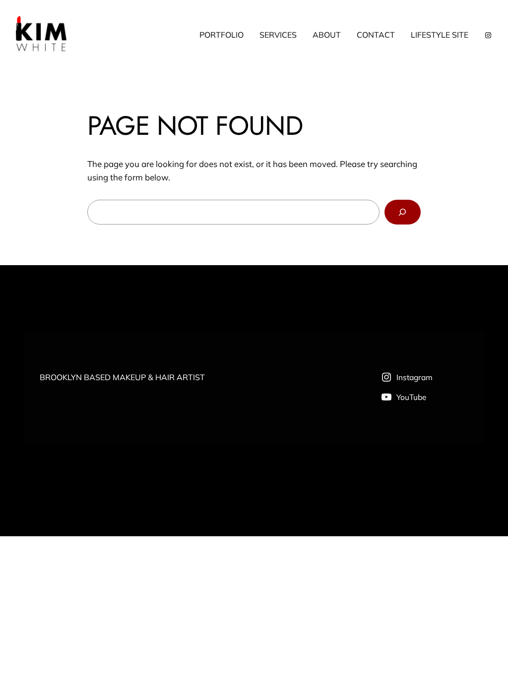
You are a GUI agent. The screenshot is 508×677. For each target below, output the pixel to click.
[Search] (402, 212)
